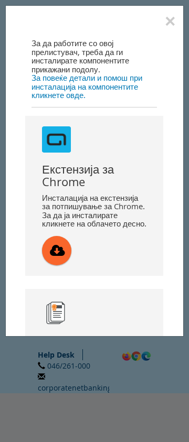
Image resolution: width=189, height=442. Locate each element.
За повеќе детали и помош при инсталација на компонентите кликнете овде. (87, 86)
